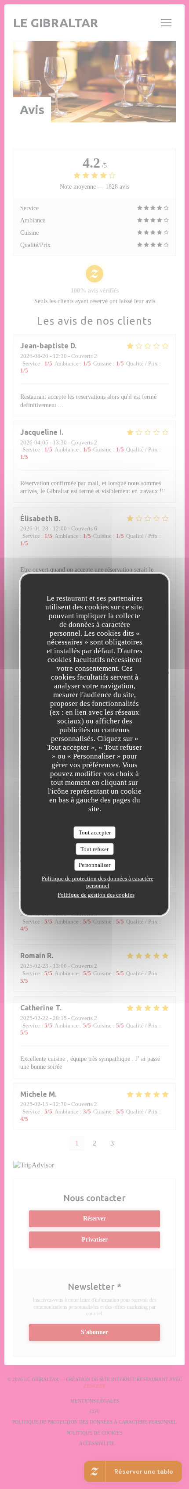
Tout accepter (95, 832)
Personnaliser (94, 865)
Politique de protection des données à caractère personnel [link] (97, 881)
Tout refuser (94, 848)
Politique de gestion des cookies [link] (96, 894)
